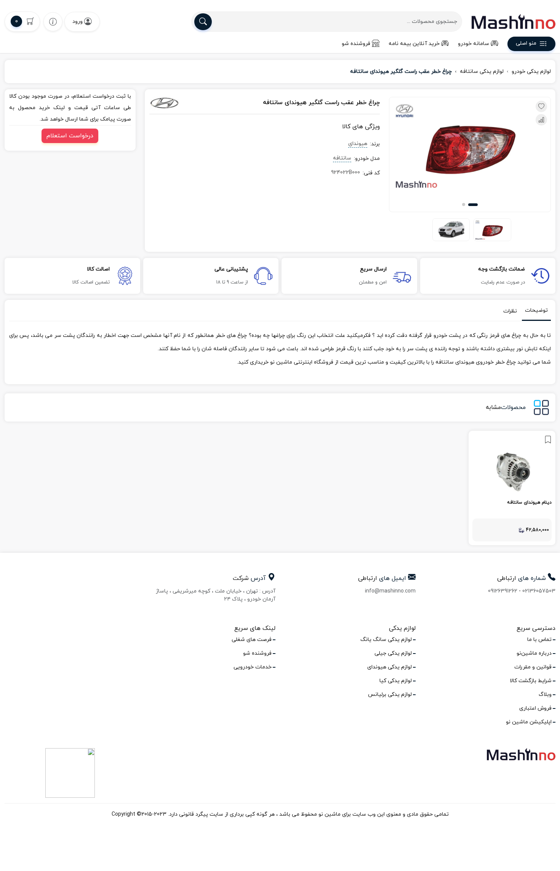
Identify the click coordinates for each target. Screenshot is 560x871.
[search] (203, 21)
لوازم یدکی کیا (395, 680)
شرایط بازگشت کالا (531, 680)
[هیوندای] (184, 103)
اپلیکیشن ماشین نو (529, 722)
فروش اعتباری (535, 708)
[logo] (513, 21)
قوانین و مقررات (533, 667)
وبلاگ (545, 694)
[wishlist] (53, 21)
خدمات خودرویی (253, 667)
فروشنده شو (356, 43)
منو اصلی (526, 43)
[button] (473, 204)
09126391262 (502, 591)
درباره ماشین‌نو (534, 653)
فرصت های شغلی (252, 639)
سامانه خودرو (473, 43)
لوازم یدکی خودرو (531, 71)
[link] (512, 488)
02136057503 (538, 591)
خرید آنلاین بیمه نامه (414, 43)
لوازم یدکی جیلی (393, 653)
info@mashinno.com (390, 591)
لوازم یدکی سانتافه (482, 71)
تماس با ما (539, 639)
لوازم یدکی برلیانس (390, 694)
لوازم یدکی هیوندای (389, 667)
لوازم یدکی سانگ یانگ (386, 639)
